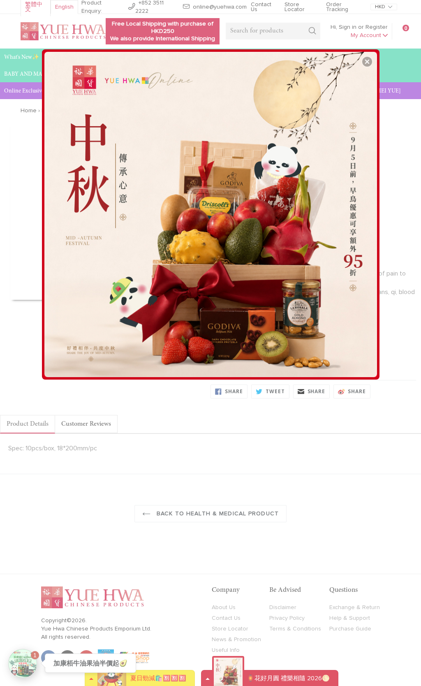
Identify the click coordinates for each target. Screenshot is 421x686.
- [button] (211, 211)
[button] (367, 62)
